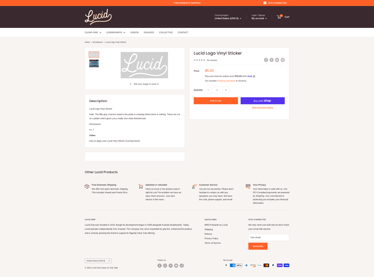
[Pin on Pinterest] (272, 60)
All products (98, 42)
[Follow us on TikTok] (182, 266)
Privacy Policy (211, 238)
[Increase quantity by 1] (226, 90)
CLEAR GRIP (91, 32)
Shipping (209, 229)
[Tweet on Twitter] (277, 60)
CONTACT (183, 32)
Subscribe (258, 246)
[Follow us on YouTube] (176, 266)
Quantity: (198, 90)
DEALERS (149, 32)
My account (258, 18)
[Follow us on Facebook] (159, 266)
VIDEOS (134, 32)
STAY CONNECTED (277, 3)
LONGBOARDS (114, 32)
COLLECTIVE (166, 32)
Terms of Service (213, 243)
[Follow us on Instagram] (165, 266)
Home (87, 42)
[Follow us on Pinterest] (171, 266)
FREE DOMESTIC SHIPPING (187, 3)
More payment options (262, 107)
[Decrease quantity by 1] (208, 90)
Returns (208, 234)
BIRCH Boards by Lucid (216, 225)
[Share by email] (283, 60)
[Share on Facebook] (266, 60)
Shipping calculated (226, 81)
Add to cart (215, 100)
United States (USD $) (95, 261)
